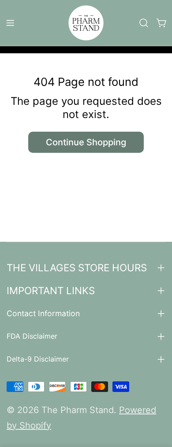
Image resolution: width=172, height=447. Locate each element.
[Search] (144, 23)
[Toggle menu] (10, 23)
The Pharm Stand (77, 410)
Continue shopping (86, 142)
